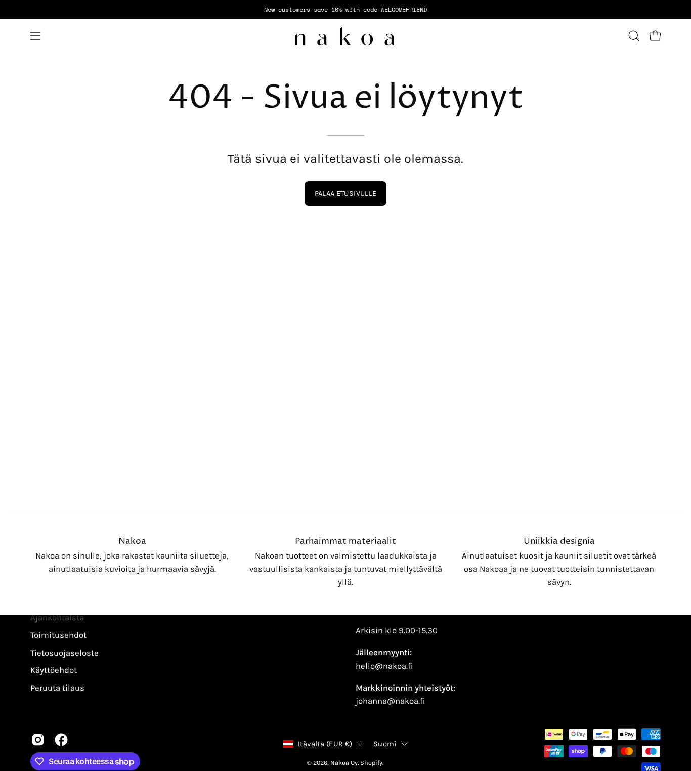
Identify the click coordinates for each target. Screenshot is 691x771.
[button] (633, 36)
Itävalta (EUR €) (324, 744)
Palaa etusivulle (346, 193)
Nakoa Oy (344, 762)
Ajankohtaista (57, 617)
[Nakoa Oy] (345, 36)
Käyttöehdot (53, 670)
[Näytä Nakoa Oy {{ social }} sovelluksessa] (38, 739)
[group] (345, 9)
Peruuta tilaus (57, 688)
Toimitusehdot (58, 635)
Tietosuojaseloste (64, 652)
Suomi (384, 744)
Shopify (371, 762)
